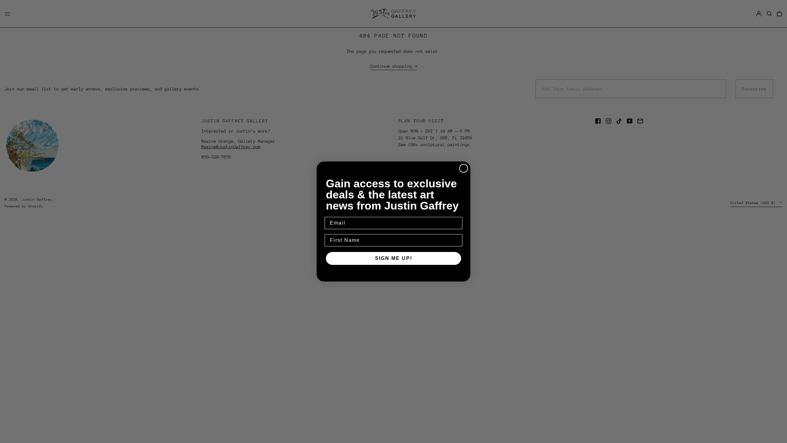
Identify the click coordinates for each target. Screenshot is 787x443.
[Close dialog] (463, 168)
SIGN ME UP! (393, 258)
